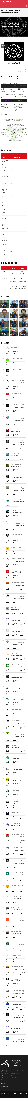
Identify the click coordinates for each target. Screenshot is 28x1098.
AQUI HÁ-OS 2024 (15, 757)
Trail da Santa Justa (16, 709)
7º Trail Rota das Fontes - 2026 (17, 405)
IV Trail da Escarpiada (16, 653)
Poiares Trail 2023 (16, 1003)
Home (19, 14)
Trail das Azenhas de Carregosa (18, 641)
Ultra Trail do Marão (16, 393)
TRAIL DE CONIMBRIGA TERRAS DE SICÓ (18, 991)
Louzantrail (17, 801)
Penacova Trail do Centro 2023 (17, 873)
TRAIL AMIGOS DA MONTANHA (19, 1038)
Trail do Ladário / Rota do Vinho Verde (17, 721)
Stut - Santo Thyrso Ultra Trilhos (17, 595)
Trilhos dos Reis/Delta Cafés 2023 (18, 1015)
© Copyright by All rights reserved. (14, 1093)
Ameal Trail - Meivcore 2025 (18, 559)
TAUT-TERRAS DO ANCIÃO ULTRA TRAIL (17, 441)
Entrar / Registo (18, 6)
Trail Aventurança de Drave (18, 487)
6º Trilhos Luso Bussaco (17, 768)
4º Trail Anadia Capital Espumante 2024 (18, 522)
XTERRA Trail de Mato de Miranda (18, 835)
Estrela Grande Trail (16, 369)
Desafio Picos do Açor (16, 630)
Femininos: (3, 96)
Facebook (5, 1086)
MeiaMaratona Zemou (16, 676)
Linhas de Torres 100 (16, 812)
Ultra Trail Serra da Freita (17, 885)
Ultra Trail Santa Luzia (16, 510)
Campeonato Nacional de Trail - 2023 (17, 943)
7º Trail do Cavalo (15, 607)
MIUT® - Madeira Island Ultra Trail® (18, 919)
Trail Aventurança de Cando (18, 860)
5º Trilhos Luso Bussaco (17, 907)
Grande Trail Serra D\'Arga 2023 (19, 848)
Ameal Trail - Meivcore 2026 (18, 381)
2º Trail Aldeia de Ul (15, 790)
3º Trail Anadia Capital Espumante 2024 (18, 733)
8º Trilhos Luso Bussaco (17, 358)
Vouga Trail (17, 453)
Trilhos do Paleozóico (16, 955)
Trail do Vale (15, 745)
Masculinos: (4, 93)
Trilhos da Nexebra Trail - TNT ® (17, 535)
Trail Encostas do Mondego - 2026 (19, 417)
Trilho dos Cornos (15, 429)
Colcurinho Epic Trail (16, 687)
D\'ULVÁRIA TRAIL (16, 464)
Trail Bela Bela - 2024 (16, 779)
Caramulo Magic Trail (16, 347)
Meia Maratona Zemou (16, 476)
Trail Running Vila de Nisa (17, 665)
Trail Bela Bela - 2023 (16, 931)
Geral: (2, 88)
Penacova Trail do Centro (17, 499)
